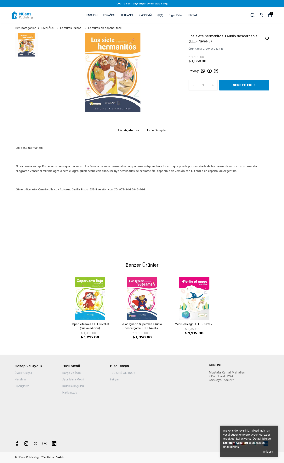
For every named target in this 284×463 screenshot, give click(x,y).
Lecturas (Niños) (71, 28)
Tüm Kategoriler (25, 28)
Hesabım (20, 379)
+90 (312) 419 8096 (122, 372)
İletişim (114, 379)
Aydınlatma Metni (73, 379)
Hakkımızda (69, 392)
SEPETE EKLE (244, 85)
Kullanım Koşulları (73, 386)
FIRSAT (193, 15)
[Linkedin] (54, 443)
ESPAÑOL (109, 15)
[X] (35, 443)
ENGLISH (92, 15)
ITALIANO (127, 15)
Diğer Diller (176, 15)
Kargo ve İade (71, 372)
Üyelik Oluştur (23, 372)
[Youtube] (45, 443)
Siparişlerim (22, 386)
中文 (160, 15)
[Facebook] (17, 443)
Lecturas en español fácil (105, 28)
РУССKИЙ (145, 15)
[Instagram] (26, 443)
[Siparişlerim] (261, 15)
